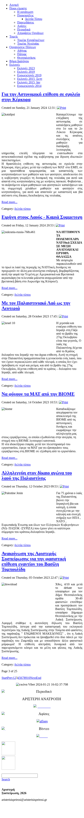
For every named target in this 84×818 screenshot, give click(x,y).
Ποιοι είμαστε (18, 8)
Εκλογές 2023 (26, 68)
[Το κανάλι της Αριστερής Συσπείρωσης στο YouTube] (8, 768)
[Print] (61, 107)
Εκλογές (14, 64)
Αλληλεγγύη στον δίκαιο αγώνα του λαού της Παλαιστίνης (37, 475)
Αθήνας (22, 50)
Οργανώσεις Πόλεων (22, 47)
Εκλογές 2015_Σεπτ (29, 78)
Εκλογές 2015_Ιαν (28, 82)
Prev (10, 677)
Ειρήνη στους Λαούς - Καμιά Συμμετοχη (42, 217)
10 (28, 677)
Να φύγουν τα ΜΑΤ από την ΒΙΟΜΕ (38, 393)
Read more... (9, 202)
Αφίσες (21, 26)
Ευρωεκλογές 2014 (29, 85)
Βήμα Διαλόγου (19, 61)
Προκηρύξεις (25, 15)
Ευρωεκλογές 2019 (29, 75)
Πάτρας (22, 54)
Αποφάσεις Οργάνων (30, 33)
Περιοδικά (23, 29)
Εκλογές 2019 (26, 71)
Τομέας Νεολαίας (28, 43)
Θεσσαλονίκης (26, 57)
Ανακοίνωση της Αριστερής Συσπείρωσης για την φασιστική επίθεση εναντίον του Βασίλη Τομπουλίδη (34, 561)
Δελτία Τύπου (33, 19)
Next (33, 677)
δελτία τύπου (22, 208)
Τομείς (13, 36)
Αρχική (14, 4)
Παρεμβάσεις (25, 22)
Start (4, 677)
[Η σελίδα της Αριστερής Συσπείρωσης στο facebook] (8, 754)
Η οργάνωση (25, 12)
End (38, 677)
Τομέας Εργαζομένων (30, 40)
